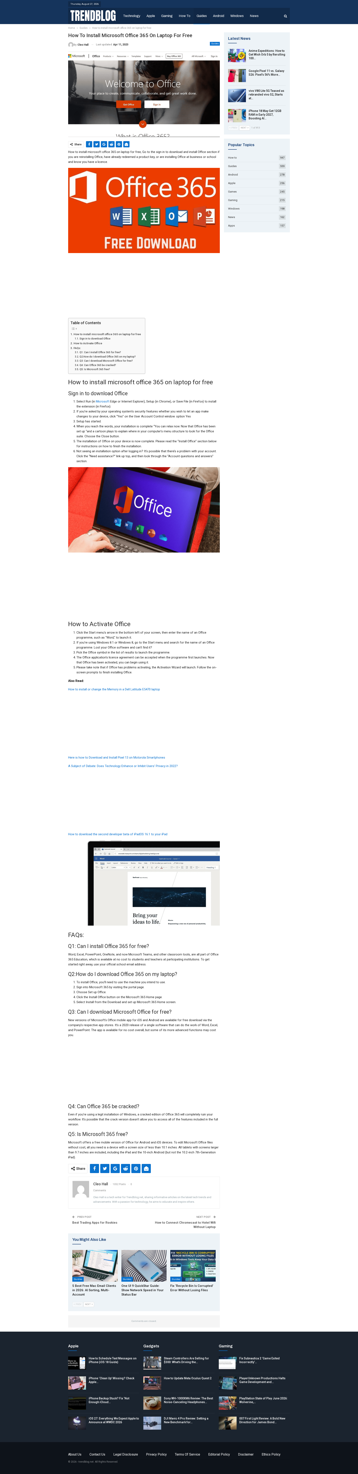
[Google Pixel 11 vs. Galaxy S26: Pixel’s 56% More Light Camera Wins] (237, 75)
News (254, 16)
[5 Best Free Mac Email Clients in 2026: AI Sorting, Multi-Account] (95, 1266)
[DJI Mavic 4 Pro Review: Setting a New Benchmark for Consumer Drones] (152, 1423)
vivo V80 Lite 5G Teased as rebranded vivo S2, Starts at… (266, 94)
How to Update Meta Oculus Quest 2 (188, 1378)
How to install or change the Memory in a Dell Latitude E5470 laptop (114, 689)
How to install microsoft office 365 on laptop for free (107, 334)
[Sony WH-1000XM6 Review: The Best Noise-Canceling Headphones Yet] (152, 1403)
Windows (237, 16)
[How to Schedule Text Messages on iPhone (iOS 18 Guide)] (77, 1363)
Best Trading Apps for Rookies (94, 1222)
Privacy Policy (156, 1454)
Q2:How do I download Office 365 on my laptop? (107, 356)
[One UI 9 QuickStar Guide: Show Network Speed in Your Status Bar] (144, 1266)
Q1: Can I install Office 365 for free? (100, 352)
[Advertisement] (144, 287)
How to (184, 16)
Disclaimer (246, 1454)
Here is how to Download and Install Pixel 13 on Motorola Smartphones (116, 757)
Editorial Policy (219, 1454)
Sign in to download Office (95, 338)
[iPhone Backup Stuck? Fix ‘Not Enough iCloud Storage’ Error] (77, 1403)
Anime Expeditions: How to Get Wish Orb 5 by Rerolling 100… (267, 54)
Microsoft (102, 401)
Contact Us (97, 1454)
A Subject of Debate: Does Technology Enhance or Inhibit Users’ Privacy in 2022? (123, 766)
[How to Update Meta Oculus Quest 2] (152, 1383)
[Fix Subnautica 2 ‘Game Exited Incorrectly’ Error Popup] (228, 1363)
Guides (202, 16)
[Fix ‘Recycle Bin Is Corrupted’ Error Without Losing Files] (193, 1266)
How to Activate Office (88, 343)
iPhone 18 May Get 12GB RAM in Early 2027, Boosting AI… (265, 114)
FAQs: (77, 348)
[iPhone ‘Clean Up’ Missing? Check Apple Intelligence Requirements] (77, 1383)
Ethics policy (271, 1454)
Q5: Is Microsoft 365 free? (95, 369)
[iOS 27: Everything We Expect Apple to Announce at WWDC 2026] (77, 1423)
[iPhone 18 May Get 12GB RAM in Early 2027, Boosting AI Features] (237, 115)
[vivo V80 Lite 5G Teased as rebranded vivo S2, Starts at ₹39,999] (237, 95)
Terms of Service (187, 1454)
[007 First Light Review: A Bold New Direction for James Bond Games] (228, 1423)
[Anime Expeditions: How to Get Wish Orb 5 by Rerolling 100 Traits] (237, 55)
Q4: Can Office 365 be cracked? (98, 365)
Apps (231, 225)
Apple (150, 16)
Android (218, 16)
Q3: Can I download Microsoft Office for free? (106, 360)
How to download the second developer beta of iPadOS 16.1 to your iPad (117, 834)
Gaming (167, 16)
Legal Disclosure (125, 1454)
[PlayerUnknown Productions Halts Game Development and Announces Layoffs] (228, 1383)
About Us (74, 1454)
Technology (131, 16)
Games (232, 191)
